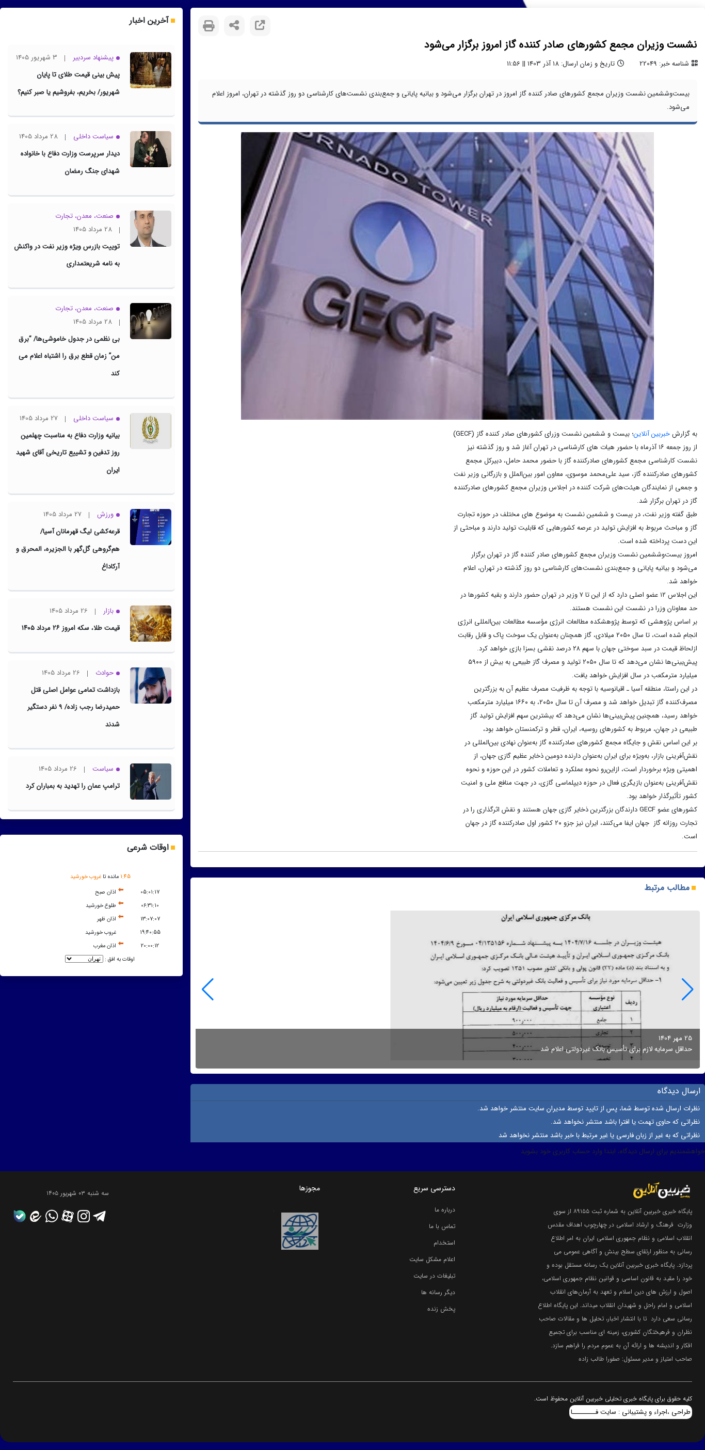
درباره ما (445, 1210)
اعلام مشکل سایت (432, 1259)
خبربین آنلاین (652, 433)
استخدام (444, 1243)
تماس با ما (442, 1226)
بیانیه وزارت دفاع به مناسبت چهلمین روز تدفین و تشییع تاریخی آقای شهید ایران (68, 452)
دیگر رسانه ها (438, 1292)
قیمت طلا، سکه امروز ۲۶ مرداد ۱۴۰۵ (71, 628)
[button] (208, 989)
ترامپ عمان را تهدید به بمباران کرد (73, 785)
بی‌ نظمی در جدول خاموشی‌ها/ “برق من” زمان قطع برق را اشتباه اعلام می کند (69, 356)
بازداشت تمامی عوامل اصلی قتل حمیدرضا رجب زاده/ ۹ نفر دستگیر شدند (73, 707)
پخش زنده (441, 1309)
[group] (448, 990)
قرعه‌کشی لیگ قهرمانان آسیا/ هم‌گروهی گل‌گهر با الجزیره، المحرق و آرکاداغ (68, 548)
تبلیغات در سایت (434, 1276)
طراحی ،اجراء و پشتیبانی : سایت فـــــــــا (631, 1412)
